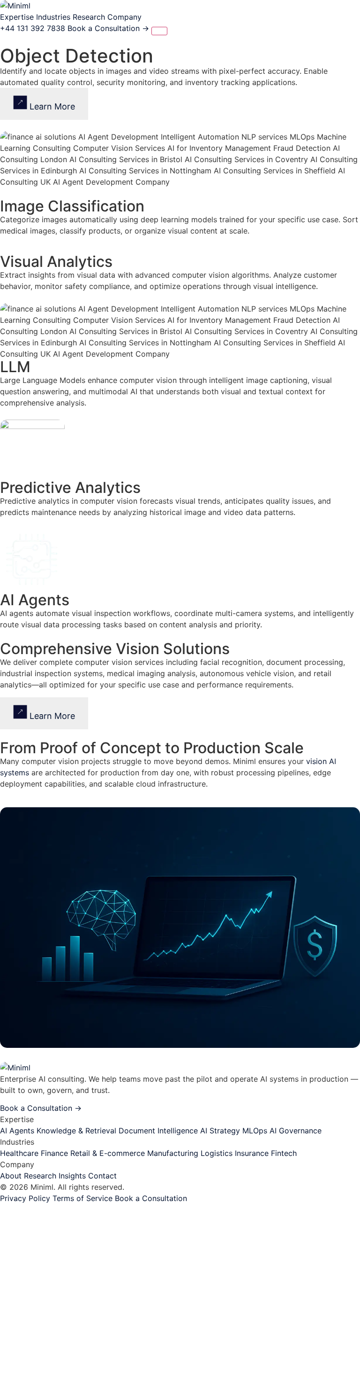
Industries (53, 17)
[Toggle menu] (159, 31)
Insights (72, 1175)
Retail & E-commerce (107, 1153)
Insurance (252, 1153)
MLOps (254, 1130)
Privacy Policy (25, 1198)
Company (124, 17)
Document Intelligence (158, 1130)
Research (89, 17)
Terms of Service (82, 1198)
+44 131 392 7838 (32, 28)
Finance (54, 1153)
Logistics (216, 1153)
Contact (102, 1175)
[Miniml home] (15, 5)
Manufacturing (172, 1153)
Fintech (284, 1153)
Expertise (17, 17)
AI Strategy (220, 1130)
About (11, 1175)
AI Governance (296, 1130)
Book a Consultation (108, 28)
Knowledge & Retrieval (76, 1130)
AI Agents (17, 1130)
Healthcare (19, 1153)
